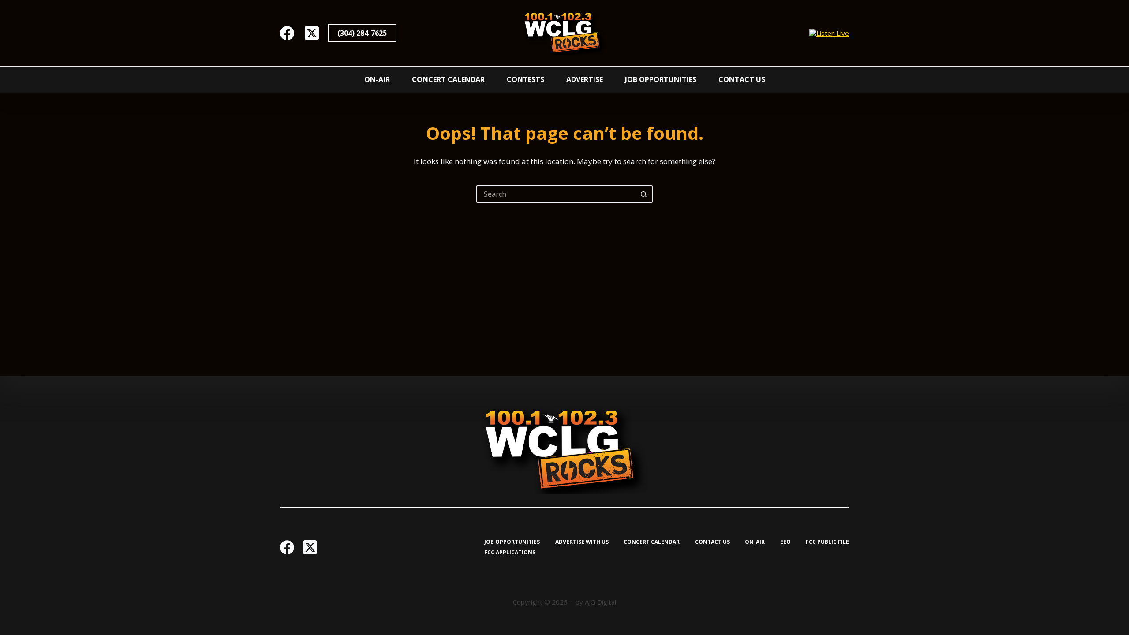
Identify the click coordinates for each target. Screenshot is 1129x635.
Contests (525, 79)
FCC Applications (509, 552)
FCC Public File (827, 541)
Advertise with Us (582, 541)
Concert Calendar (448, 79)
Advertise (584, 79)
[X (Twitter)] (312, 33)
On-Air (377, 79)
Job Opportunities (660, 79)
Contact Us (741, 79)
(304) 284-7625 (362, 33)
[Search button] (644, 194)
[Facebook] (287, 33)
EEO (785, 541)
